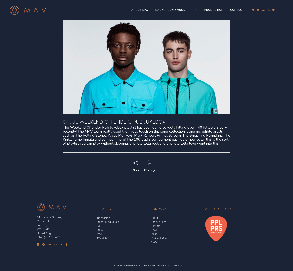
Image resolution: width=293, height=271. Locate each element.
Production (102, 238)
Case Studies (158, 222)
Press (153, 234)
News (154, 230)
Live (98, 226)
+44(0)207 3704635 (49, 237)
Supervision (103, 218)
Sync (99, 234)
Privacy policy (158, 238)
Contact (155, 226)
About (154, 218)
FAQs (153, 242)
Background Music (107, 222)
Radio (99, 230)
